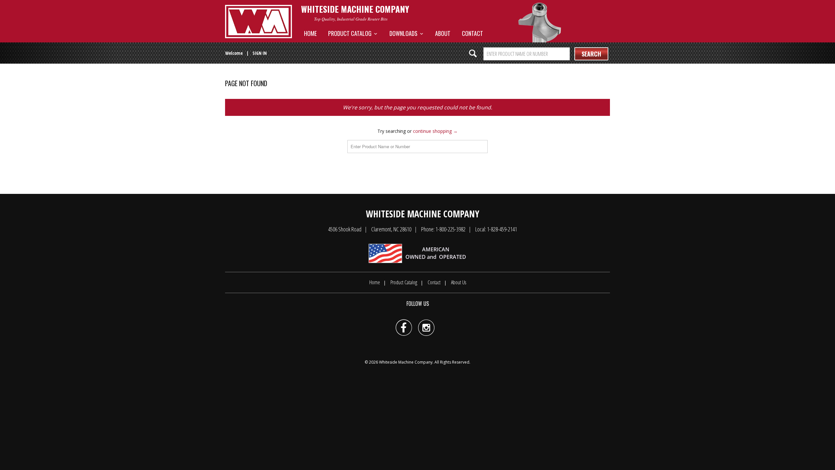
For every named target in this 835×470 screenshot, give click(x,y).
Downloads (404, 33)
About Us (458, 282)
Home (310, 33)
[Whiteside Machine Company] (258, 21)
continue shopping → (435, 131)
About (442, 33)
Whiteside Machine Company (406, 362)
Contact (472, 33)
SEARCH (591, 54)
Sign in (259, 53)
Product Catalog (351, 33)
